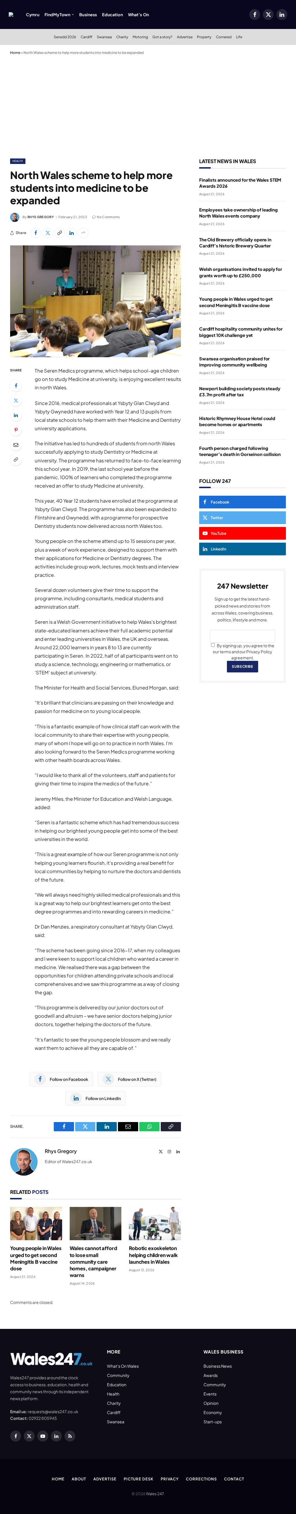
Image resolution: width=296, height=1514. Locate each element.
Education (112, 14)
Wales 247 (155, 1493)
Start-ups (213, 1421)
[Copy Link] (59, 233)
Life (239, 36)
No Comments (108, 217)
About (79, 1479)
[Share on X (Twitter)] (47, 233)
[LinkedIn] (16, 415)
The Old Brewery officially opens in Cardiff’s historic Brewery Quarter (235, 242)
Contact (234, 1479)
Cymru (32, 14)
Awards (211, 1375)
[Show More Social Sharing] (83, 233)
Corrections (201, 1479)
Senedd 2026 (65, 36)
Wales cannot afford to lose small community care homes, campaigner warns (93, 1261)
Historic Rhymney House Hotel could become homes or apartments (237, 421)
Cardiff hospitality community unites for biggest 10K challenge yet (241, 332)
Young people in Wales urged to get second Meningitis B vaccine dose (35, 1258)
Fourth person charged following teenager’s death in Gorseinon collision (240, 451)
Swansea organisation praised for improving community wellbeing (234, 361)
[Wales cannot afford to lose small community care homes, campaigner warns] (96, 1224)
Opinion (211, 1403)
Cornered (224, 36)
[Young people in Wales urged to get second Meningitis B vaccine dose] (36, 1224)
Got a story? (162, 36)
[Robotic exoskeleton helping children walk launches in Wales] (155, 1224)
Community (118, 1375)
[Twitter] (16, 400)
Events (210, 1393)
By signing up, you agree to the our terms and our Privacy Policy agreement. (243, 651)
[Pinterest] (16, 430)
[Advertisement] (148, 105)
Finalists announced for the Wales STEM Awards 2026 (240, 183)
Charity (122, 36)
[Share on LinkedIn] (71, 233)
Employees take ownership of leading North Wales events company (238, 212)
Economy (213, 1412)
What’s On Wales (123, 1366)
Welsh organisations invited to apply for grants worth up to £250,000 (240, 272)
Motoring (140, 36)
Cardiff (86, 36)
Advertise (185, 36)
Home (15, 52)
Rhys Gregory (40, 217)
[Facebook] (16, 385)
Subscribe (242, 666)
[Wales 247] (11, 14)
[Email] (16, 444)
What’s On (138, 14)
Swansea (104, 36)
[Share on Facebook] (36, 233)
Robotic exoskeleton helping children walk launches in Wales (153, 1255)
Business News (218, 1366)
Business (88, 14)
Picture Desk (138, 1479)
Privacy (170, 1479)
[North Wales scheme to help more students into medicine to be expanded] (95, 301)
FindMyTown (57, 14)
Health (17, 161)
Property (204, 36)
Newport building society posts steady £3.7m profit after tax (239, 391)
